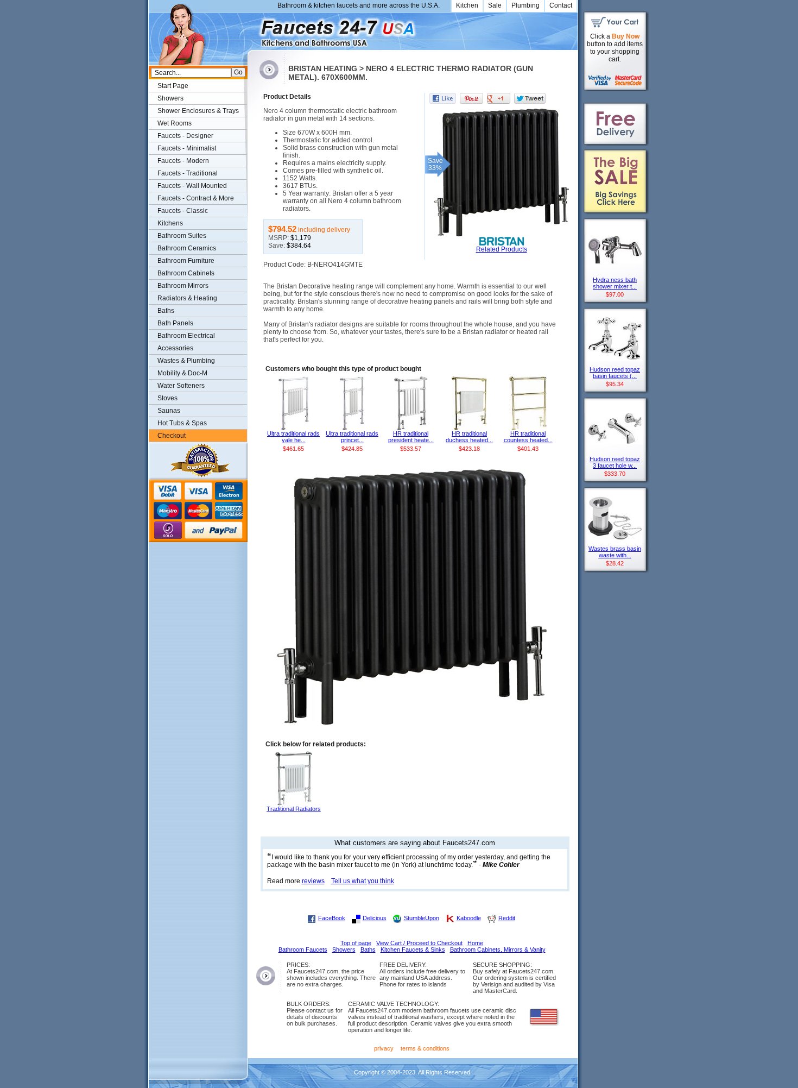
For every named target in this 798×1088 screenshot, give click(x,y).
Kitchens (170, 223)
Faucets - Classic (182, 211)
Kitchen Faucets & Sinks (413, 949)
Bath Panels (175, 323)
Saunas (168, 410)
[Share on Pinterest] (471, 98)
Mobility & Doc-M (182, 373)
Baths (165, 311)
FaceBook (331, 918)
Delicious (375, 918)
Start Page (172, 86)
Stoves (167, 398)
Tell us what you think (362, 881)
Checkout (171, 435)
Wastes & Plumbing (186, 360)
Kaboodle (469, 918)
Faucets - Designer (185, 136)
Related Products (501, 249)
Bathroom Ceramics (186, 248)
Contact (560, 5)
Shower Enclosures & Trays (198, 111)
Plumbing (525, 5)
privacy (384, 1048)
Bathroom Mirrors (182, 286)
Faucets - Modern (183, 161)
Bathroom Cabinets (185, 273)
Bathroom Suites (181, 236)
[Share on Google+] (498, 98)
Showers (170, 98)
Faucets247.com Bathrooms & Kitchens (253, 29)
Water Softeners (181, 385)
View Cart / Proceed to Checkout (419, 943)
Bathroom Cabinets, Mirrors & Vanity (498, 949)
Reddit (506, 918)
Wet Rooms (174, 123)
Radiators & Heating (187, 298)
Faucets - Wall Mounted (192, 186)
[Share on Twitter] (530, 98)
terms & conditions (425, 1048)
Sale (495, 5)
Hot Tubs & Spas (182, 423)
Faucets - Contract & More (195, 198)
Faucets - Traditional (187, 173)
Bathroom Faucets (302, 949)
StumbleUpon (421, 918)
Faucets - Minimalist (186, 148)
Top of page (355, 943)
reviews (313, 881)
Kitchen (467, 5)
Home (475, 943)
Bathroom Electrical (186, 335)
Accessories (175, 348)
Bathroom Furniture (185, 261)
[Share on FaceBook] (442, 98)
